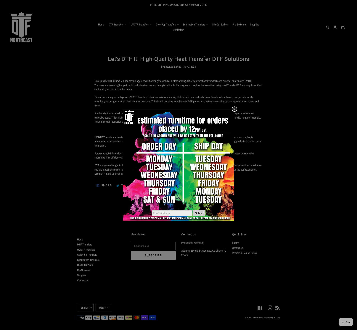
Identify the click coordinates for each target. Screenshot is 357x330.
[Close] (234, 109)
